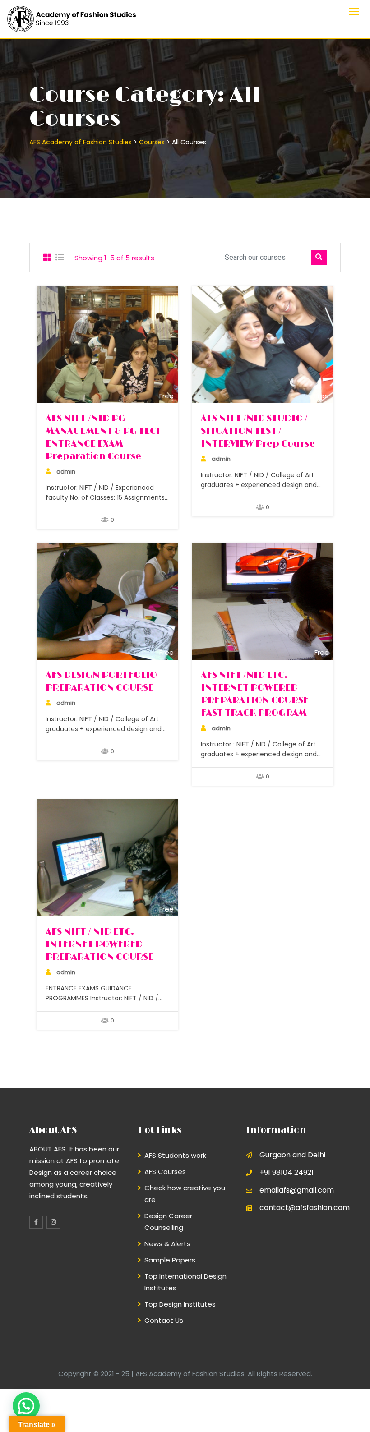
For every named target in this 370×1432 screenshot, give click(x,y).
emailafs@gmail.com (296, 1190)
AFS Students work (175, 1155)
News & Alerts (167, 1243)
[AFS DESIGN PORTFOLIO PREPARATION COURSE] (107, 601)
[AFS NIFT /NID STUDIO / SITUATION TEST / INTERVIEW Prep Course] (263, 344)
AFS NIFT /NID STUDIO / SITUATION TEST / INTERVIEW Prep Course (258, 431)
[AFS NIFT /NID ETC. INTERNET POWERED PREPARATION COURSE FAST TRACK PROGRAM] (263, 601)
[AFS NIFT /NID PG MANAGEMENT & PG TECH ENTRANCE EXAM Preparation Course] (107, 344)
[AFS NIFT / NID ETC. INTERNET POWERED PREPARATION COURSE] (107, 857)
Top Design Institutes (180, 1304)
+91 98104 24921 (286, 1172)
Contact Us (163, 1320)
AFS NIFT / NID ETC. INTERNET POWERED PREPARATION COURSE (99, 944)
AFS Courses (165, 1171)
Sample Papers (169, 1260)
